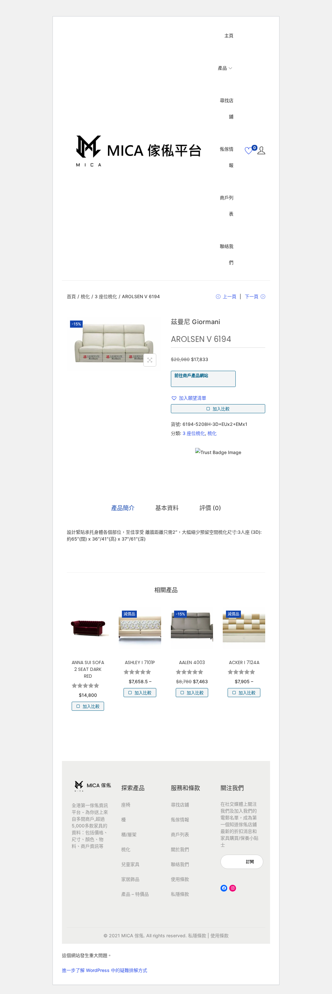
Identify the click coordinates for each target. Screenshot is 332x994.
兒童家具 (130, 864)
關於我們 (180, 849)
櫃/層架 (128, 834)
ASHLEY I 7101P (140, 662)
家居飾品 (130, 879)
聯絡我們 (180, 864)
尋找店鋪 (180, 804)
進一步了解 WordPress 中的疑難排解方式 (104, 970)
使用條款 (180, 879)
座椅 (125, 804)
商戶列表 (180, 834)
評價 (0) (210, 508)
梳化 (85, 296)
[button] (188, 398)
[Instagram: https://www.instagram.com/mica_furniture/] (232, 888)
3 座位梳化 (106, 296)
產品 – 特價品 (135, 894)
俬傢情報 (180, 819)
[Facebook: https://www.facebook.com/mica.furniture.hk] (223, 888)
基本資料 (167, 508)
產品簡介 (123, 508)
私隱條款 (180, 894)
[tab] (123, 508)
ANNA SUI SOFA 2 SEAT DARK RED (88, 669)
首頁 (71, 296)
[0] (249, 151)
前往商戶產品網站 (191, 375)
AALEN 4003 (192, 662)
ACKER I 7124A (244, 662)
